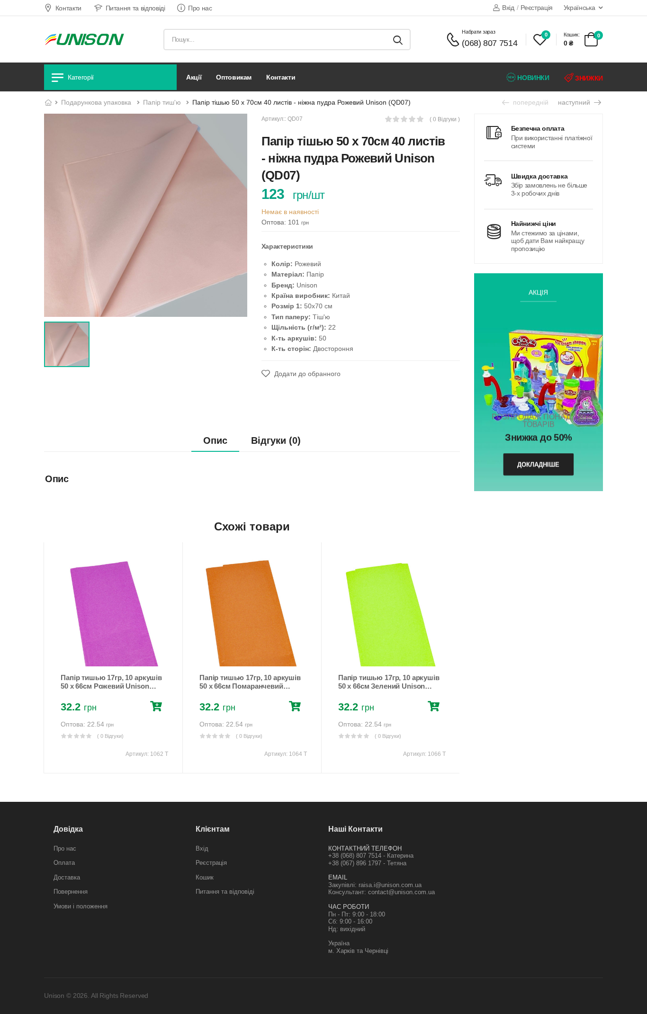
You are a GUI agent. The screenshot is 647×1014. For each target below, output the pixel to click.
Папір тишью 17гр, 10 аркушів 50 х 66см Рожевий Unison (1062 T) (111, 686)
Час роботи (348, 906)
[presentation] (51, 658)
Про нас (200, 8)
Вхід (508, 7)
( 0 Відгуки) (110, 736)
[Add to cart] (158, 708)
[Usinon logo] (84, 39)
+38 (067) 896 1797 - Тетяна (367, 863)
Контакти (68, 8)
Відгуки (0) (276, 440)
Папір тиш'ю (162, 102)
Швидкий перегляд (113, 654)
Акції (193, 77)
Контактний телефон (365, 848)
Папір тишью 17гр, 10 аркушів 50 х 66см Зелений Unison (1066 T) (389, 686)
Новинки (532, 77)
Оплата (64, 862)
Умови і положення (81, 906)
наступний (575, 102)
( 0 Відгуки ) (445, 120)
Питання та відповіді (135, 8)
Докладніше (538, 463)
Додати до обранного (306, 373)
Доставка (67, 877)
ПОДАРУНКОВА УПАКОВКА (96, 102)
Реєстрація (537, 7)
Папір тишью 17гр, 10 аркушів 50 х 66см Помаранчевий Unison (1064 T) (250, 686)
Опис (215, 440)
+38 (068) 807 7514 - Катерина (370, 855)
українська (579, 7)
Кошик (205, 877)
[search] (397, 39)
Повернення (71, 891)
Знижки (588, 78)
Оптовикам (234, 77)
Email (337, 877)
